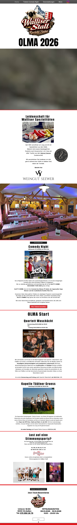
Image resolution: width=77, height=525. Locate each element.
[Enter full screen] (62, 480)
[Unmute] (49, 480)
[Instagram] (68, 2)
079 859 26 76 (26, 513)
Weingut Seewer (46, 153)
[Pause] (47, 480)
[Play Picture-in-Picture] (60, 480)
